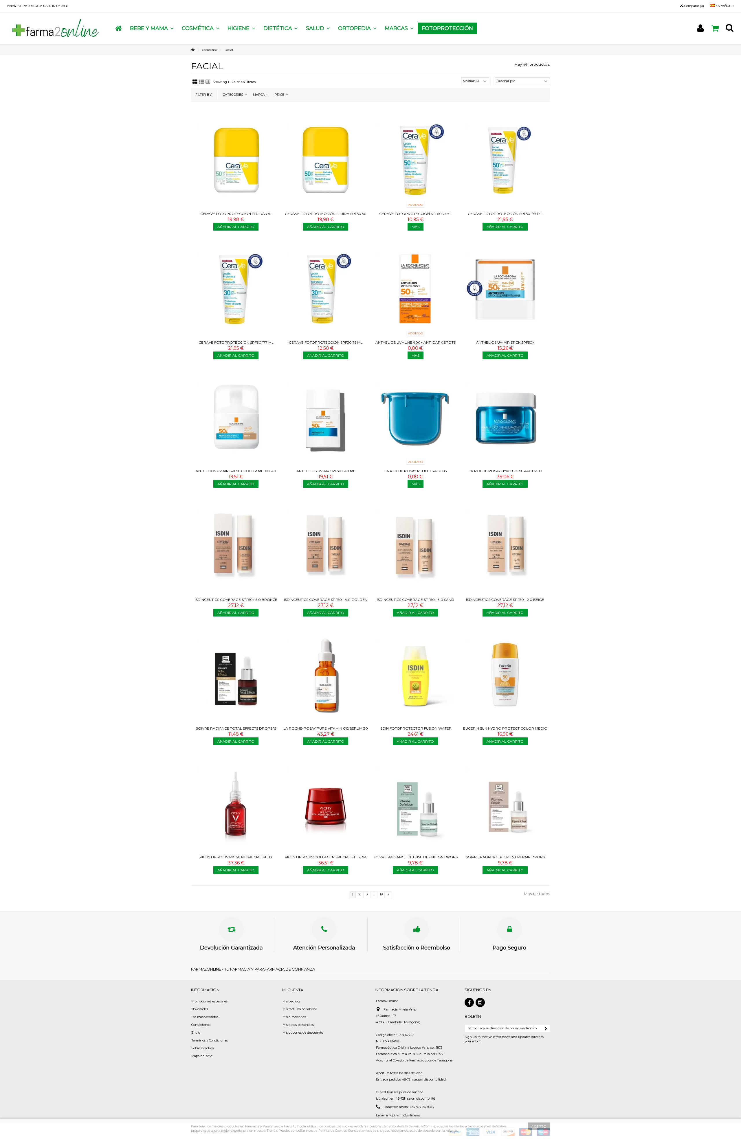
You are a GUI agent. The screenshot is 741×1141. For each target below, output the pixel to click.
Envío (195, 1032)
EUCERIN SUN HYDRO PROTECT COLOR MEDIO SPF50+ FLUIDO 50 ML (505, 730)
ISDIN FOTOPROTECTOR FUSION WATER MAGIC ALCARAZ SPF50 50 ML (415, 730)
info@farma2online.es (403, 1115)
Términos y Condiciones (209, 1040)
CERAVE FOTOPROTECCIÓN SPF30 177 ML (236, 342)
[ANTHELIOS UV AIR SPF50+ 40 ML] (325, 417)
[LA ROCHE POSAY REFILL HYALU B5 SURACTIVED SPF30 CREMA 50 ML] (415, 417)
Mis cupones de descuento (303, 1032)
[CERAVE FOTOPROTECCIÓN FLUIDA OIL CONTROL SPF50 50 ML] (236, 160)
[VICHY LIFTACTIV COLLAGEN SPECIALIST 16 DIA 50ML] (325, 803)
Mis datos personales (298, 1025)
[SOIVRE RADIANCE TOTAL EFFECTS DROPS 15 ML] (236, 675)
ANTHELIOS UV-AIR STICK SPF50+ (505, 342)
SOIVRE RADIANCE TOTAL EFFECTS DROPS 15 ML (236, 730)
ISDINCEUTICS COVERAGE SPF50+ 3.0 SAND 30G (415, 601)
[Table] (208, 82)
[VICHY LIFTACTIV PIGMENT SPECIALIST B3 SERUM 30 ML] (236, 803)
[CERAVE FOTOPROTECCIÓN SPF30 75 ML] (325, 289)
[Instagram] (480, 1002)
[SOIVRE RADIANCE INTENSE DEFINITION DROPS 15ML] (415, 803)
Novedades (199, 1009)
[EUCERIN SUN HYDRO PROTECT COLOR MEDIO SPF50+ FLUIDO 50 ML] (505, 675)
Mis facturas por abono (300, 1009)
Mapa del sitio (201, 1056)
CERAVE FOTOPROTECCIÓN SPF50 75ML (415, 213)
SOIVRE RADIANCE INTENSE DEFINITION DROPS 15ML (415, 859)
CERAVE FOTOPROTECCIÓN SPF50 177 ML (505, 213)
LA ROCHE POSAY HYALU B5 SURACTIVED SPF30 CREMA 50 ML (505, 473)
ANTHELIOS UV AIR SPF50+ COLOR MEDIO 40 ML (236, 473)
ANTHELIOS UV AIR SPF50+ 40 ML (325, 471)
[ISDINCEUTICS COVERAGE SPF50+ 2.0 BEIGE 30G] (505, 546)
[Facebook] (469, 1002)
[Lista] (201, 82)
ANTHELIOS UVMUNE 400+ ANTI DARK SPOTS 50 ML (415, 344)
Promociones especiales (209, 1001)
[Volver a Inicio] (193, 50)
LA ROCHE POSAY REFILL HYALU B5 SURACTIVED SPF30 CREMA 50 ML (415, 473)
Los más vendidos (204, 1017)
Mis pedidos (291, 1001)
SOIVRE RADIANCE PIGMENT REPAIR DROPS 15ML (505, 859)
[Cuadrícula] (194, 82)
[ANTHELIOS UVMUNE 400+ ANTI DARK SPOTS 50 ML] (415, 289)
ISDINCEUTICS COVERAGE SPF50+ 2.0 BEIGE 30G (505, 601)
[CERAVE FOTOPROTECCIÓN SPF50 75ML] (415, 160)
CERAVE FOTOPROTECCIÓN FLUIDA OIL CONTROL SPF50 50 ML (236, 215)
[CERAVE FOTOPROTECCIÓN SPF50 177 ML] (505, 160)
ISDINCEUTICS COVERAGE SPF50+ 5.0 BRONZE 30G (236, 601)
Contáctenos (200, 1025)
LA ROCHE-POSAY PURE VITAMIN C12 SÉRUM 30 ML (325, 730)
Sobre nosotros (202, 1048)
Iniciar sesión (700, 28)
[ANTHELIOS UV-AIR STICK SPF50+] (505, 289)
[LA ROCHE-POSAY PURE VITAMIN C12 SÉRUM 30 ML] (325, 675)
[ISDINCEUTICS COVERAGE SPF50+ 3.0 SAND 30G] (415, 546)
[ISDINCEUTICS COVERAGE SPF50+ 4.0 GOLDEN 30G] (325, 546)
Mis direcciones (294, 1017)
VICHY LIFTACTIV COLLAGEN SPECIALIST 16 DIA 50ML (326, 859)
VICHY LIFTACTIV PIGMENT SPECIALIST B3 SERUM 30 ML (236, 859)
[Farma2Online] (55, 28)
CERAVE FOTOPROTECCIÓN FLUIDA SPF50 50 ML (325, 215)
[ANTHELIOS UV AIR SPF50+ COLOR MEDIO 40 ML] (236, 417)
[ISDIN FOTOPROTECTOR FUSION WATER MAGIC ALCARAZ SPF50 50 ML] (415, 675)
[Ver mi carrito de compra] (715, 28)
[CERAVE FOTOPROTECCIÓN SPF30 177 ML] (236, 289)
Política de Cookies (332, 1131)
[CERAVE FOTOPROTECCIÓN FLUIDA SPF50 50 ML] (325, 160)
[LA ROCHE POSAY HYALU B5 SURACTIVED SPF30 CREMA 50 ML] (505, 417)
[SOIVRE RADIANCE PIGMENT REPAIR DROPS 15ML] (505, 803)
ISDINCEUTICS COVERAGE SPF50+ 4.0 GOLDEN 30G (325, 601)
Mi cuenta (292, 989)
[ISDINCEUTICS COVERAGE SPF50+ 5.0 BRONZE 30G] (236, 546)
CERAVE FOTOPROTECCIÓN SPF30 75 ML (325, 342)
